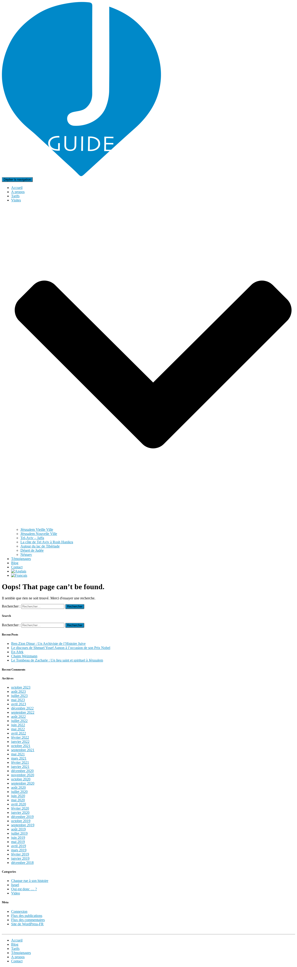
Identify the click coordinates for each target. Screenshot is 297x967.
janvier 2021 (20, 767)
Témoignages (21, 559)
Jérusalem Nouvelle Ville (38, 534)
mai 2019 (18, 842)
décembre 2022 (22, 708)
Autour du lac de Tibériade (40, 546)
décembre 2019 (22, 817)
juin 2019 (18, 838)
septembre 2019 (22, 825)
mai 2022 (18, 729)
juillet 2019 (19, 833)
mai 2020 (18, 800)
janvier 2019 (20, 858)
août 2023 (18, 691)
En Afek (17, 652)
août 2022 (18, 717)
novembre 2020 (22, 775)
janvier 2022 (20, 742)
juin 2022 (18, 725)
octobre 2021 (20, 746)
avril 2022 (18, 733)
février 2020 (20, 808)
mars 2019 (18, 850)
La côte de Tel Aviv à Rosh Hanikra (46, 542)
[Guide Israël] (81, 175)
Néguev (26, 555)
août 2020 (18, 787)
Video (15, 893)
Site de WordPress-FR (27, 924)
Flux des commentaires (28, 920)
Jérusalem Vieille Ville (36, 529)
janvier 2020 (20, 812)
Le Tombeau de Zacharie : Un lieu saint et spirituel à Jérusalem (57, 660)
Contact (17, 567)
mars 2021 (18, 758)
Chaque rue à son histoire (29, 881)
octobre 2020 (20, 779)
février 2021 (20, 762)
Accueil (17, 188)
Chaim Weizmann (24, 656)
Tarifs (15, 196)
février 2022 (20, 737)
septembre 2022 (22, 712)
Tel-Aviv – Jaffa (32, 538)
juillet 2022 (19, 721)
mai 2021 (18, 754)
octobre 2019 (20, 821)
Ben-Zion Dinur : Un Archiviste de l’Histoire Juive (48, 644)
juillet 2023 (19, 696)
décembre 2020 (22, 771)
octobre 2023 (20, 687)
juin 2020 (18, 796)
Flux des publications (26, 916)
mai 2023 (18, 700)
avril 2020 (18, 804)
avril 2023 (18, 704)
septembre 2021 (22, 750)
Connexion (19, 911)
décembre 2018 (22, 863)
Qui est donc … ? (24, 889)
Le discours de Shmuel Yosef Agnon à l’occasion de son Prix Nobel (60, 648)
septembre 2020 (22, 783)
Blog (14, 563)
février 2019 (20, 854)
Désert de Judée (32, 550)
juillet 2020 (19, 792)
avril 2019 (18, 846)
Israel (15, 885)
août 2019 (18, 829)
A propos (18, 192)
